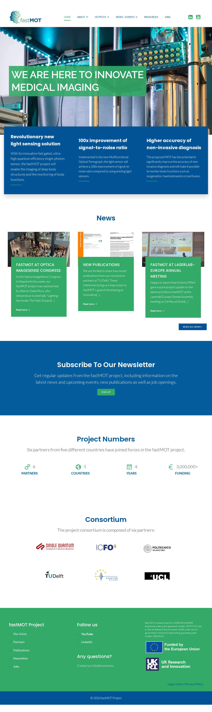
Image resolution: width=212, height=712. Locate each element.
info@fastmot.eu (103, 665)
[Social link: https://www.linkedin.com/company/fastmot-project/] (192, 17)
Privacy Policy (194, 684)
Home (67, 17)
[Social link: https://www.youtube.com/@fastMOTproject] (199, 17)
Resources (151, 17)
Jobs (167, 17)
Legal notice (175, 684)
